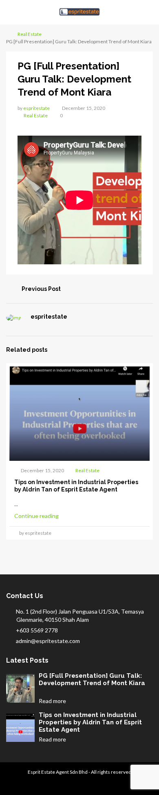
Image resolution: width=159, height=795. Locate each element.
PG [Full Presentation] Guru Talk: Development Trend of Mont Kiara (92, 679)
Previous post (41, 289)
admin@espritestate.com (48, 640)
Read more (53, 700)
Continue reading (37, 515)
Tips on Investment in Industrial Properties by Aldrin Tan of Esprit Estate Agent (90, 722)
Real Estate (30, 34)
